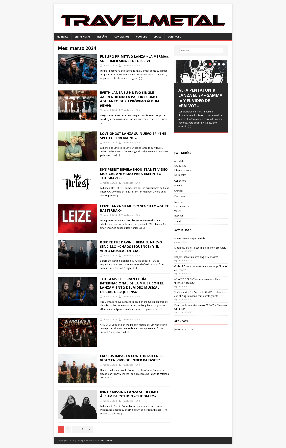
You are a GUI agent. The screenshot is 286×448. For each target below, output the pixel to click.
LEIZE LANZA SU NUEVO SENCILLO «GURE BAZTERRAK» (134, 208)
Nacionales (180, 174)
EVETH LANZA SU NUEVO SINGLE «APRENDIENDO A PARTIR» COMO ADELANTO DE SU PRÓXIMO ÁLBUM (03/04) (129, 99)
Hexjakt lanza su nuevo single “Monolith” (196, 256)
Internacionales (182, 170)
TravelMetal (127, 65)
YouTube (141, 36)
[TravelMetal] (143, 31)
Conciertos (121, 36)
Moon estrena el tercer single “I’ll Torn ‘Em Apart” (200, 247)
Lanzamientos (182, 206)
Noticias (62, 36)
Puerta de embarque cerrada (189, 238)
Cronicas (179, 190)
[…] (140, 78)
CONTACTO (174, 36)
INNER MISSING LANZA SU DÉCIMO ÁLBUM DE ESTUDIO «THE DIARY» (129, 394)
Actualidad (179, 161)
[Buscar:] (201, 50)
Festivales (179, 196)
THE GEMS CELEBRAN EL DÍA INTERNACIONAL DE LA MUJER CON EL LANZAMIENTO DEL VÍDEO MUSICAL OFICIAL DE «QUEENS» (132, 285)
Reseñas (102, 36)
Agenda (178, 185)
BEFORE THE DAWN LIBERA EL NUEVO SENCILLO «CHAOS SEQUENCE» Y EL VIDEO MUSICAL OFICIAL (131, 246)
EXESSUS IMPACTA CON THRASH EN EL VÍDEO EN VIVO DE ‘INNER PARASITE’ (131, 358)
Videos (177, 211)
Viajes (157, 36)
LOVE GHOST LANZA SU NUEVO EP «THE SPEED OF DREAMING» (133, 135)
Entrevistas (83, 36)
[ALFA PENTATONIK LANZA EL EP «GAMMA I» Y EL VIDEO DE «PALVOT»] (201, 71)
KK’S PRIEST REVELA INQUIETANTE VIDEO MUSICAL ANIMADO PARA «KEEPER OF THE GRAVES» (134, 173)
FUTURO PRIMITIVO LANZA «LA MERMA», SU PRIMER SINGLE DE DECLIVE (134, 58)
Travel (177, 221)
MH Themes (106, 440)
